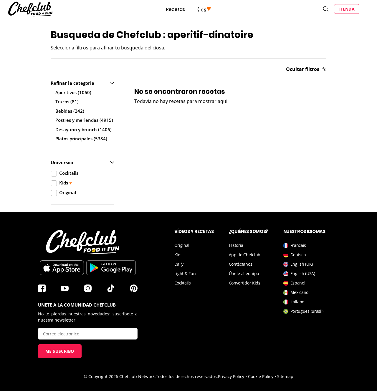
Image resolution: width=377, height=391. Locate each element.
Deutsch (298, 254)
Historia (236, 245)
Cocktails (182, 283)
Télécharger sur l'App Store (62, 267)
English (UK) (301, 264)
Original (182, 245)
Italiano (297, 302)
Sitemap (285, 376)
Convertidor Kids (244, 283)
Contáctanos (240, 264)
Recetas (175, 9)
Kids (178, 254)
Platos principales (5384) (81, 139)
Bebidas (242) (69, 111)
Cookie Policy (260, 376)
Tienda (347, 9)
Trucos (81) (67, 101)
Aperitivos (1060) (73, 92)
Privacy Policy (231, 376)
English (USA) (302, 273)
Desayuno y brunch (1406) (83, 129)
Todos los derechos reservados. (187, 376)
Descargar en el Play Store (111, 267)
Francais (298, 245)
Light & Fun (185, 273)
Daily (179, 264)
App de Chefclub (245, 254)
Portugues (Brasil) (307, 311)
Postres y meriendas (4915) (84, 120)
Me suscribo (59, 351)
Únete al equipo (244, 273)
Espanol (297, 283)
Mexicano (299, 292)
